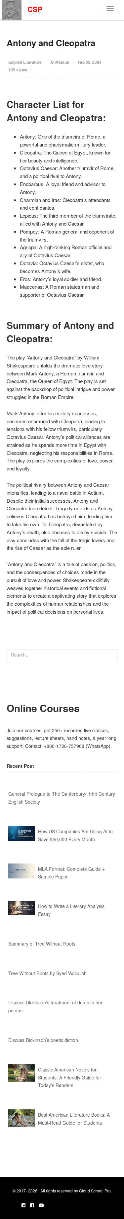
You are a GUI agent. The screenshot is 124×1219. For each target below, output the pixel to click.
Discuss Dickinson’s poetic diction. (43, 1040)
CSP (32, 9)
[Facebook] (23, 1205)
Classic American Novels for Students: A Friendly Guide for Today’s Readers (69, 1077)
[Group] (32, 1205)
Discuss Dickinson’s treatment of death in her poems (55, 1006)
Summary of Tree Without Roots (41, 943)
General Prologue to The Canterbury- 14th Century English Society (61, 797)
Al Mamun (59, 62)
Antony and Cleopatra (51, 43)
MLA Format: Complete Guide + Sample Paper (71, 872)
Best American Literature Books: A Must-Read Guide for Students (74, 1118)
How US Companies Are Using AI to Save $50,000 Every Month (75, 835)
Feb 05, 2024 (90, 62)
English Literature (25, 62)
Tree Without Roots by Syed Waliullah (47, 973)
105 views (17, 70)
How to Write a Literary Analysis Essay (71, 910)
